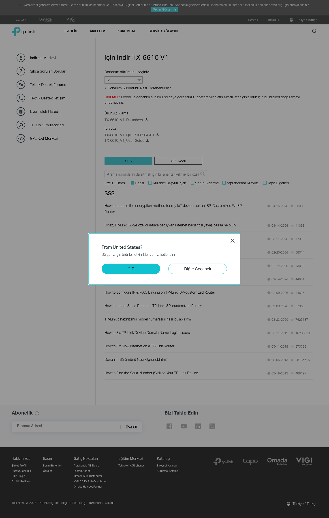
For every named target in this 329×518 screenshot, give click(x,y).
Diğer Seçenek (197, 268)
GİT (131, 268)
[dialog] (164, 259)
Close (232, 241)
